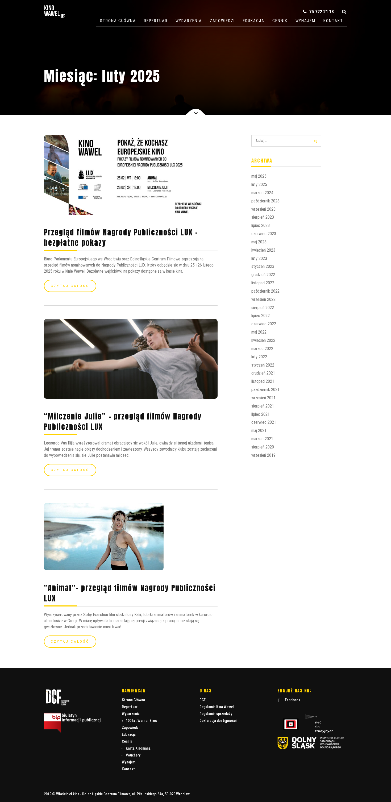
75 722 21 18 (321, 11)
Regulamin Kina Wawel (216, 707)
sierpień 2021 (262, 406)
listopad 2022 (262, 282)
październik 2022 (265, 291)
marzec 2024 (262, 192)
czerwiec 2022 (263, 323)
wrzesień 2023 (263, 209)
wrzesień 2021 (263, 397)
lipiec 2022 (260, 315)
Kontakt (333, 20)
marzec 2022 (262, 348)
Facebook (292, 700)
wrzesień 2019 (263, 455)
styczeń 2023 (262, 266)
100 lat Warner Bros (141, 720)
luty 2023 (259, 258)
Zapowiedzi (222, 20)
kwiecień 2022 (263, 340)
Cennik (280, 20)
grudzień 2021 (263, 373)
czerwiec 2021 (263, 422)
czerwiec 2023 (263, 233)
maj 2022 (259, 332)
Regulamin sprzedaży (215, 714)
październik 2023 (265, 200)
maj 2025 (259, 176)
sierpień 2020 (262, 447)
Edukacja (253, 20)
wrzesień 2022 (263, 299)
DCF (202, 700)
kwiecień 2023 (263, 250)
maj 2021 (259, 430)
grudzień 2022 (263, 274)
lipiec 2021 (260, 414)
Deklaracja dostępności (217, 720)
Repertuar (156, 20)
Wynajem (305, 20)
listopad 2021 (262, 381)
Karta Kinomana (138, 748)
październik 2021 (265, 389)
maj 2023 (259, 241)
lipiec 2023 (260, 225)
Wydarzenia (189, 20)
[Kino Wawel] (54, 18)
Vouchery (133, 755)
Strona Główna (118, 20)
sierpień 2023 (262, 217)
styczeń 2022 (262, 365)
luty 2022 (259, 356)
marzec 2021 (262, 438)
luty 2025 (259, 184)
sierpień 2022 (262, 307)
